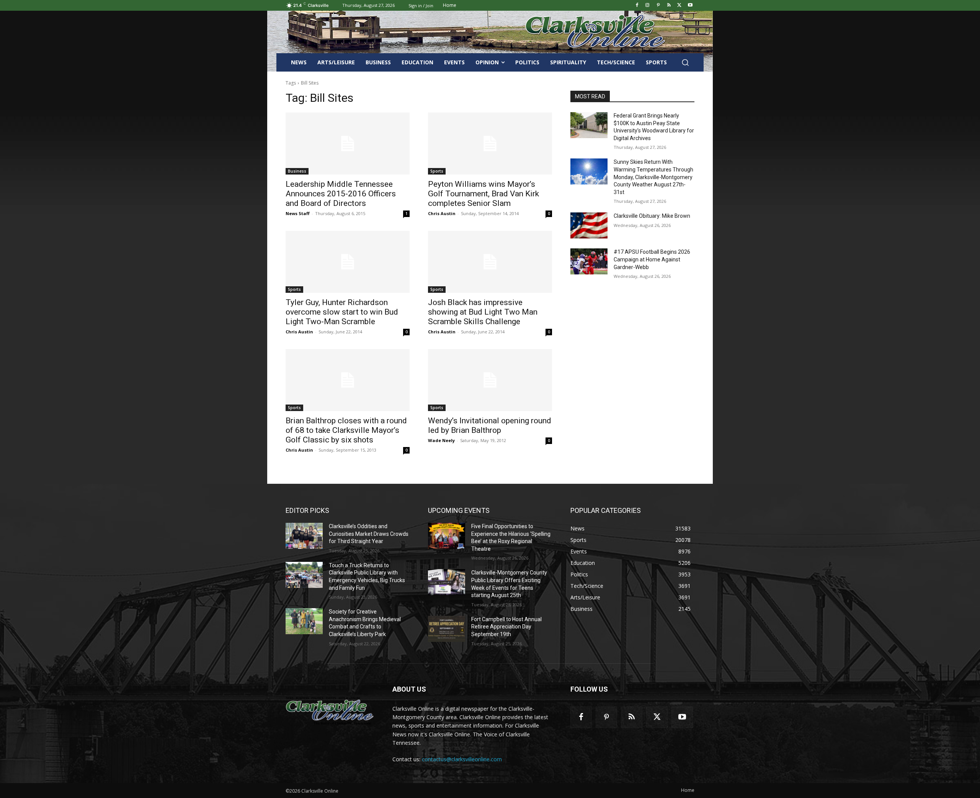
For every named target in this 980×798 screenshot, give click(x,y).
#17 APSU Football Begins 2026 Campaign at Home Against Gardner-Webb (652, 259)
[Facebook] (636, 5)
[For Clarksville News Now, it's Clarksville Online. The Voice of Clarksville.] (330, 710)
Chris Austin (442, 213)
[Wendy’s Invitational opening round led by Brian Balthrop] (490, 380)
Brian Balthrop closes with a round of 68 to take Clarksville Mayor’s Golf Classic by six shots (346, 430)
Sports (436, 171)
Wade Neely (441, 440)
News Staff (298, 213)
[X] (679, 5)
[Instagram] (647, 5)
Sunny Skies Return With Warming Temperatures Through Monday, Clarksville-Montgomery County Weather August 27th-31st (653, 177)
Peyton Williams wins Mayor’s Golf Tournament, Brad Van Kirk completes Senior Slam (483, 194)
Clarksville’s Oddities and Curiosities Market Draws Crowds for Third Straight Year (368, 533)
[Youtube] (690, 5)
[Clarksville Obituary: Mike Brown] (589, 225)
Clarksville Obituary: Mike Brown (652, 216)
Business (297, 171)
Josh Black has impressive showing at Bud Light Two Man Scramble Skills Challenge (482, 312)
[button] (685, 62)
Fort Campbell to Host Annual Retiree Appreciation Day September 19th (506, 626)
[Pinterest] (658, 5)
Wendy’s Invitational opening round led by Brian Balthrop (489, 425)
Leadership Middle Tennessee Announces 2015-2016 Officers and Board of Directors (341, 194)
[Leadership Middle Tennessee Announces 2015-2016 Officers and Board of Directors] (348, 144)
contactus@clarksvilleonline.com (462, 759)
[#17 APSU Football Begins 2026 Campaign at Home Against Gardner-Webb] (589, 261)
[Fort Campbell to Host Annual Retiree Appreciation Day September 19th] (446, 629)
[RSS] (669, 5)
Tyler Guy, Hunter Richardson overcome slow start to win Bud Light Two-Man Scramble (342, 312)
